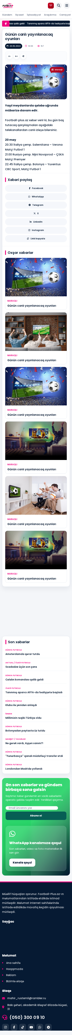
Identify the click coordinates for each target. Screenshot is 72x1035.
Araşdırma (50, 14)
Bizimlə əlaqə (15, 981)
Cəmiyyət (65, 14)
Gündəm (7, 14)
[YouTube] (31, 1027)
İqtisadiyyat (34, 14)
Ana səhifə (13, 963)
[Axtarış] (59, 5)
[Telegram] (48, 1027)
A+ (16, 56)
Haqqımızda (14, 969)
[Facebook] (14, 1027)
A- (9, 56)
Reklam (11, 975)
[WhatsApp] (39, 1027)
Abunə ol (36, 815)
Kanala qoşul (22, 862)
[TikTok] (22, 1027)
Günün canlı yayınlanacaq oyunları (31, 306)
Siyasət (19, 14)
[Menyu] (67, 5)
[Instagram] (5, 1027)
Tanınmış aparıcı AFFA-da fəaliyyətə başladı (38, 23)
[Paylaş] (23, 56)
